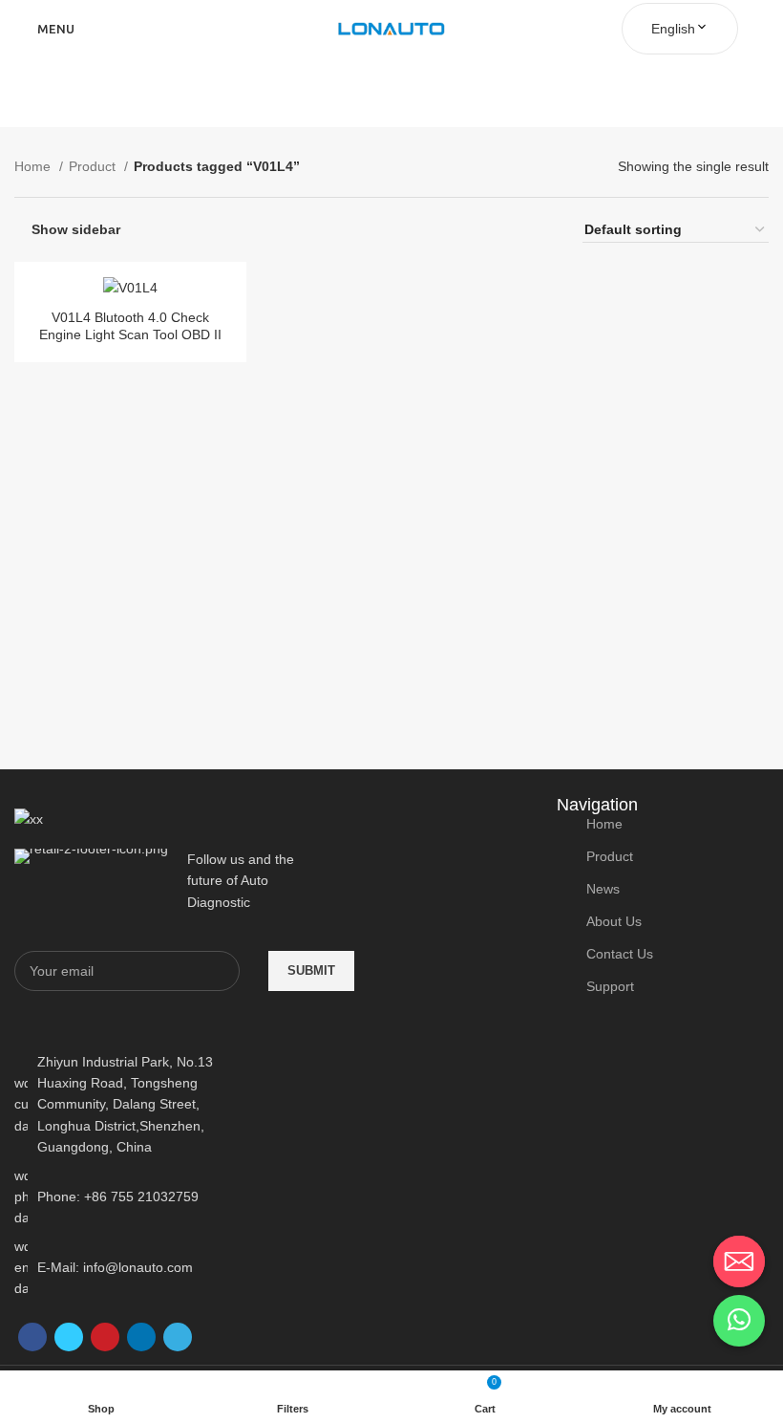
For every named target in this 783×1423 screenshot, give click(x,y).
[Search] (763, 29)
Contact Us (619, 953)
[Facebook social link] (32, 1337)
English (673, 28)
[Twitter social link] (68, 1337)
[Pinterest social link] (105, 1337)
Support (610, 986)
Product (94, 166)
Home (34, 166)
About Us (614, 921)
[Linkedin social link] (141, 1337)
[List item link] (133, 1197)
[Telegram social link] (177, 1337)
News (603, 888)
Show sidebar (76, 229)
